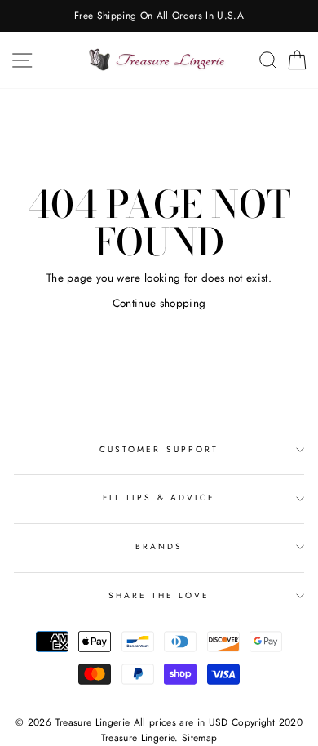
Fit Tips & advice (159, 497)
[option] (159, 16)
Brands (159, 546)
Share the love (159, 595)
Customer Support (159, 449)
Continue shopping (159, 303)
